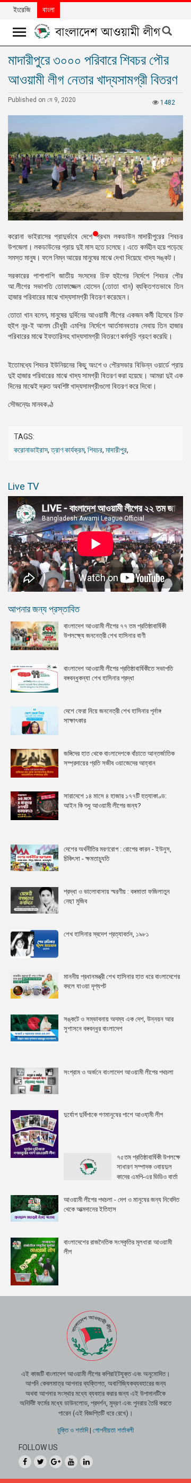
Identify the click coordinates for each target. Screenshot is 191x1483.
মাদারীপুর (116, 450)
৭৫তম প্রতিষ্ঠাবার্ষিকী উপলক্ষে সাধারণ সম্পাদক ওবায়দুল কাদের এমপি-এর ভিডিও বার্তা (148, 1167)
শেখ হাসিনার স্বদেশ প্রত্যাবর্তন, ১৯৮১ (106, 934)
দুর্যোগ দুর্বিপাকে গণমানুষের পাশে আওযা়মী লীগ (113, 1115)
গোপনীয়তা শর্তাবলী (113, 1430)
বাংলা (48, 9)
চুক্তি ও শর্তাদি (72, 1430)
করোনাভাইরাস (31, 450)
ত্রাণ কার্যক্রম (67, 450)
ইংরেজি (21, 9)
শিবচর (95, 450)
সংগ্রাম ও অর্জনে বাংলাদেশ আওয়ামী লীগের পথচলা (118, 1072)
